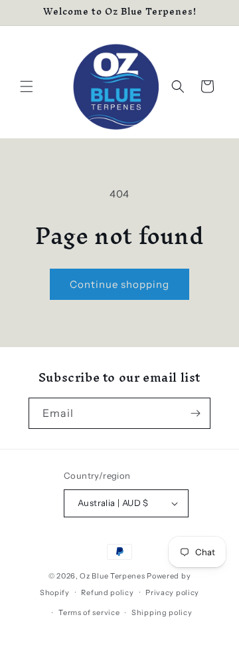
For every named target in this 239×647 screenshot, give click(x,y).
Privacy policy (172, 592)
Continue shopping (119, 284)
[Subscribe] (195, 413)
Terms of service (89, 612)
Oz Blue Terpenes (112, 576)
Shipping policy (162, 612)
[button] (26, 86)
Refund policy (107, 592)
